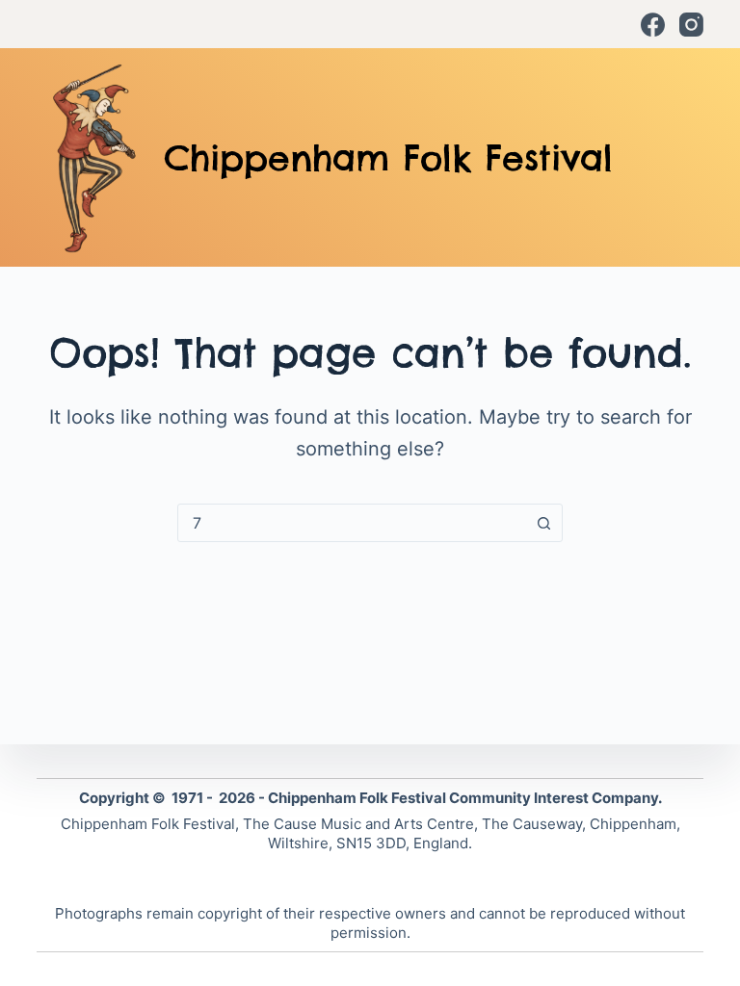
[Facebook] (653, 25)
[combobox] (351, 523)
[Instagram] (691, 25)
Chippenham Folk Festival (388, 158)
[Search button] (543, 523)
